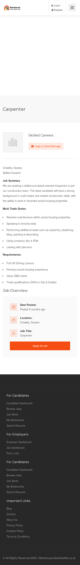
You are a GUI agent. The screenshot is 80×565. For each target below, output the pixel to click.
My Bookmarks (15, 420)
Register (58, 9)
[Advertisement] (40, 55)
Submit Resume (16, 425)
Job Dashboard (16, 447)
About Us (12, 519)
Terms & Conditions (18, 536)
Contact (11, 514)
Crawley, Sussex (29, 322)
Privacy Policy (15, 525)
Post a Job (13, 453)
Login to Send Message (47, 146)
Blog (9, 508)
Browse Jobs (14, 409)
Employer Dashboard (19, 442)
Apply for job (40, 345)
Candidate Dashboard (19, 403)
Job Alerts (12, 414)
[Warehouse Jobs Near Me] (12, 5)
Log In (56, 5)
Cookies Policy (15, 531)
